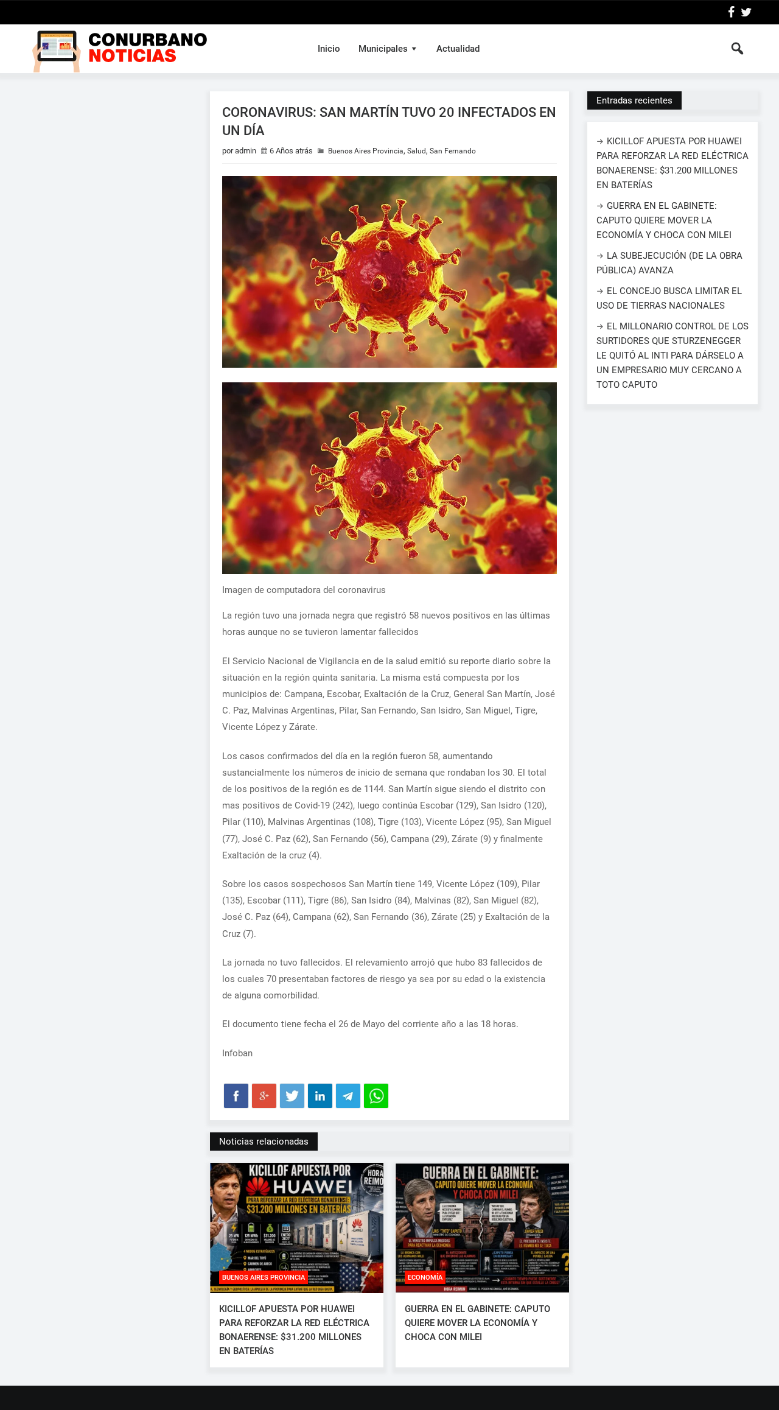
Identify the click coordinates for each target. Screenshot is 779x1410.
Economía (425, 1278)
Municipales (383, 48)
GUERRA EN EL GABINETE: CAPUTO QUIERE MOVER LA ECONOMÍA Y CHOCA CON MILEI (477, 1322)
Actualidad (458, 48)
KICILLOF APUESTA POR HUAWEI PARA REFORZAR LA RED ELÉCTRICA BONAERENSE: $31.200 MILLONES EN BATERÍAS (294, 1329)
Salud (416, 151)
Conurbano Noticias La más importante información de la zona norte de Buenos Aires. (160, 48)
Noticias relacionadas (264, 1141)
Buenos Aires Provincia (365, 151)
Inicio (329, 48)
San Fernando (453, 151)
